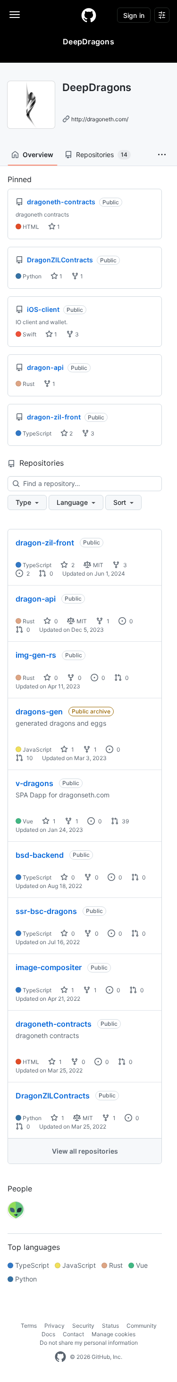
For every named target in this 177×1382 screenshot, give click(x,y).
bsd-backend (40, 855)
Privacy (54, 1325)
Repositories (101, 155)
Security (83, 1325)
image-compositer (49, 967)
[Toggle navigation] (15, 15)
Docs (48, 1334)
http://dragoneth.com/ (99, 119)
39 (124, 821)
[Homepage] (88, 15)
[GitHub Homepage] (60, 1357)
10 (29, 758)
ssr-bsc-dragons (46, 911)
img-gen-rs (36, 655)
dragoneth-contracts (54, 1024)
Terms (29, 1325)
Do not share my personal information (89, 1342)
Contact (73, 1334)
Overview (38, 155)
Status (110, 1325)
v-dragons (34, 783)
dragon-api (36, 598)
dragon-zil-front (45, 542)
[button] (161, 155)
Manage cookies (113, 1334)
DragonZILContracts (53, 1095)
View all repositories (85, 1151)
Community (141, 1325)
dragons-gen (39, 711)
